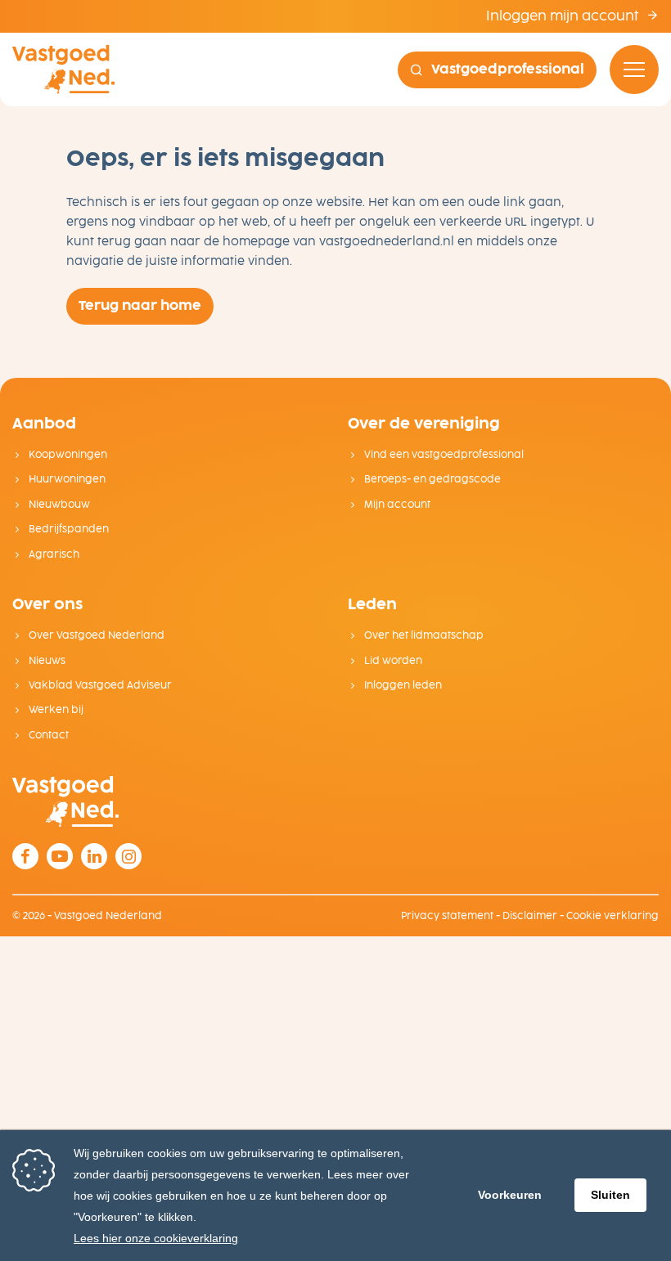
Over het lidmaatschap (424, 635)
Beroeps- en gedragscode (432, 479)
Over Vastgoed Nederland (96, 635)
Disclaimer (529, 916)
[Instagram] (128, 856)
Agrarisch (54, 554)
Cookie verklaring (612, 916)
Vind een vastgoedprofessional (444, 454)
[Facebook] (25, 856)
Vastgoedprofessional (507, 69)
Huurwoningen (67, 479)
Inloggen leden (403, 685)
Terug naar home (140, 305)
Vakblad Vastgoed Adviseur (100, 685)
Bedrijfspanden (69, 529)
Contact (49, 735)
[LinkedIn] (94, 856)
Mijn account (397, 504)
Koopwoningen (68, 454)
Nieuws (47, 660)
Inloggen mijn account (564, 16)
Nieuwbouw (59, 504)
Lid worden (393, 660)
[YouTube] (60, 856)
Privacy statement (447, 916)
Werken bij (56, 710)
